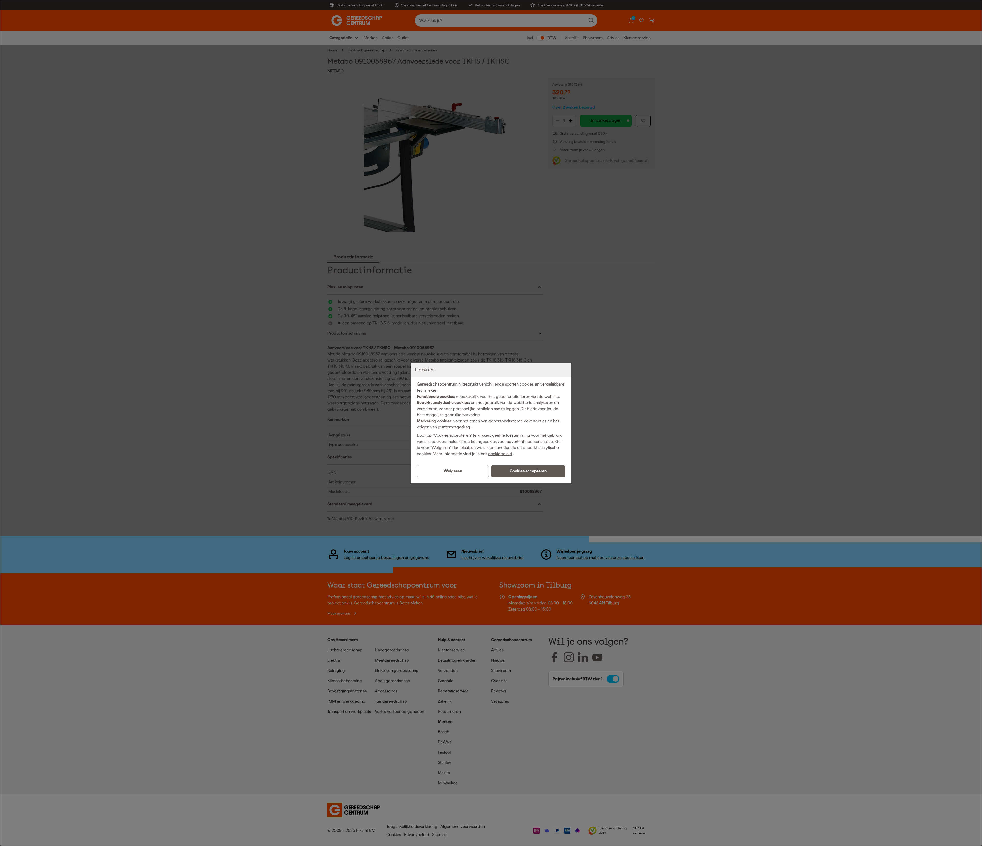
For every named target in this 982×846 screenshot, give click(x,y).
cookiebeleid (500, 454)
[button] (528, 471)
